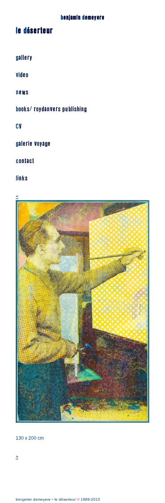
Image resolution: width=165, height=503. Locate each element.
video (22, 75)
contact (25, 161)
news (22, 92)
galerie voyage (33, 144)
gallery (24, 58)
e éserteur (34, 31)
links (22, 178)
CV (18, 126)
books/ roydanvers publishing (51, 109)
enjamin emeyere (82, 17)
